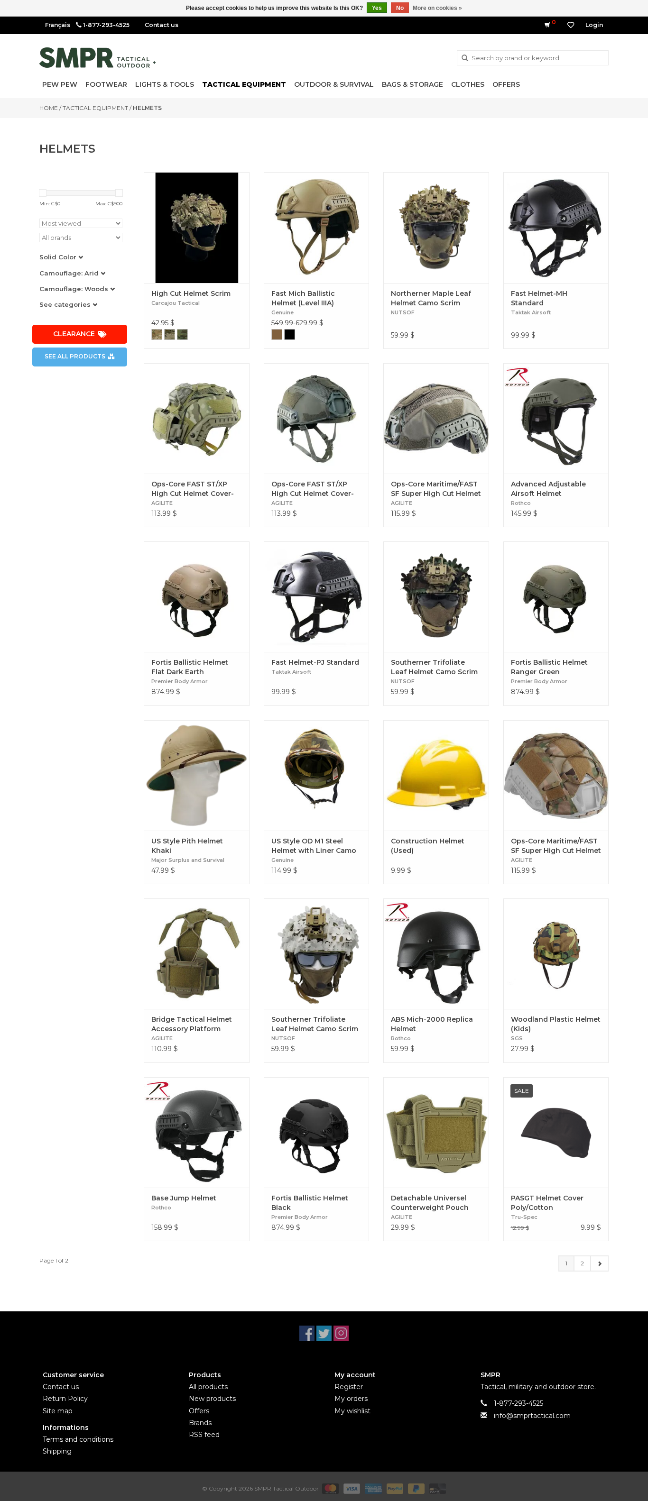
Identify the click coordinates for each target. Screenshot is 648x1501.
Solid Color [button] (58, 257)
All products (208, 1386)
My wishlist (352, 1411)
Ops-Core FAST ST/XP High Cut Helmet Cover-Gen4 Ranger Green (312, 489)
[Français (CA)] (57, 24)
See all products (75, 356)
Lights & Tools (164, 84)
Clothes (467, 84)
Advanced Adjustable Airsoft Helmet (548, 489)
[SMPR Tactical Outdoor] (97, 57)
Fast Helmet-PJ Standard (315, 662)
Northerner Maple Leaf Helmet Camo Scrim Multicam (431, 298)
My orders (351, 1398)
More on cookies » (437, 8)
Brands (200, 1423)
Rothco (521, 503)
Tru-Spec (524, 1217)
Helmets (147, 107)
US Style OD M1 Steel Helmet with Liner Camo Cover (313, 846)
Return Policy (65, 1398)
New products (212, 1398)
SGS (517, 1038)
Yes (377, 8)
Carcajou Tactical (175, 303)
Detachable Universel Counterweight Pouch (430, 1203)
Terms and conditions (78, 1439)
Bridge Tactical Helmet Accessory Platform (191, 1024)
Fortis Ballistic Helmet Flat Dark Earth (189, 667)
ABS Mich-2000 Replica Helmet (432, 1024)
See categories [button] (66, 304)
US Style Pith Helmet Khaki (187, 846)
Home (48, 107)
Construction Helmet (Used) (427, 846)
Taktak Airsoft (531, 312)
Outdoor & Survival (334, 84)
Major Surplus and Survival (187, 860)
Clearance (74, 333)
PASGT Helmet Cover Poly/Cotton (547, 1203)
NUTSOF (403, 312)
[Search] (465, 58)
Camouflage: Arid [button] (70, 273)
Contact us (161, 24)
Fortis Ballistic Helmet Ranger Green (549, 667)
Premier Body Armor (179, 681)
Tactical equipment (244, 84)
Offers (506, 84)
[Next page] (599, 1263)
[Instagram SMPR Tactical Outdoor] (341, 1333)
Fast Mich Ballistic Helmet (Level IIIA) (303, 298)
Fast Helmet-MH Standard (539, 298)
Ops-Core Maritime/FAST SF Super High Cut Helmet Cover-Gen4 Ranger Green (436, 489)
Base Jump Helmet (183, 1198)
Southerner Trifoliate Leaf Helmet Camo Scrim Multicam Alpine (314, 1024)
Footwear (106, 84)
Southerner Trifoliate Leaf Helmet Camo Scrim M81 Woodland (434, 667)
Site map (58, 1411)
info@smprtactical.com (532, 1415)
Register (348, 1386)
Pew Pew (59, 84)
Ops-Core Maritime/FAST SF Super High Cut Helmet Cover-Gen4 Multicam (556, 846)
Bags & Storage (412, 84)
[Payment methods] (329, 1488)
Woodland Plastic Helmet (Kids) (556, 1024)
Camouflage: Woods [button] (74, 289)
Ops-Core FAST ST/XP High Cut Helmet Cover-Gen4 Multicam (192, 489)
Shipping (57, 1451)
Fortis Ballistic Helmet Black (309, 1203)
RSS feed (204, 1434)
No (400, 8)
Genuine (282, 312)
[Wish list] (570, 25)
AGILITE (162, 503)
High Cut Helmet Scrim (191, 293)
